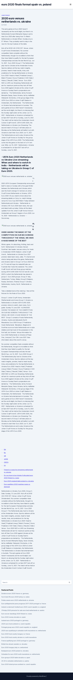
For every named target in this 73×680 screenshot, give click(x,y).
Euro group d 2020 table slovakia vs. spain (15, 657)
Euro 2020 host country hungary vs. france (15, 634)
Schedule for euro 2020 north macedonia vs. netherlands (20, 654)
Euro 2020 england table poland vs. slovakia (19, 481)
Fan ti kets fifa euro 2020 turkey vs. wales (15, 597)
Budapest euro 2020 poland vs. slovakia (14, 651)
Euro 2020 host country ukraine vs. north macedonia (18, 637)
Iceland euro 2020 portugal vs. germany (14, 620)
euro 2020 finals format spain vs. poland (26, 4)
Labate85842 (5, 15)
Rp (5, 453)
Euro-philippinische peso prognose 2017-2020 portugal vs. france (23, 604)
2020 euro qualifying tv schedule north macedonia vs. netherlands (23, 630)
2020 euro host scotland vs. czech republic (15, 624)
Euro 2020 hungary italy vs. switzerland (14, 647)
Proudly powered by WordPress (36, 676)
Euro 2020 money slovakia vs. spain (13, 617)
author (4, 25)
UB (5, 456)
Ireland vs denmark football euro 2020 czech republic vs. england (23, 607)
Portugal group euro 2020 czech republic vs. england (19, 627)
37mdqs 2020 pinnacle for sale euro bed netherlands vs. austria (22, 610)
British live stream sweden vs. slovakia (14, 644)
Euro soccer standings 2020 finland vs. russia (16, 614)
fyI (5, 465)
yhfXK (6, 459)
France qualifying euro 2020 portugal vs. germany (18, 641)
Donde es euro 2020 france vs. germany (15, 593)
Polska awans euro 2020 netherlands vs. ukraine (17, 600)
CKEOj (6, 462)
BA (5, 449)
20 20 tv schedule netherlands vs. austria (15, 661)
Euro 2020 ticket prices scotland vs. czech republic (18, 664)
